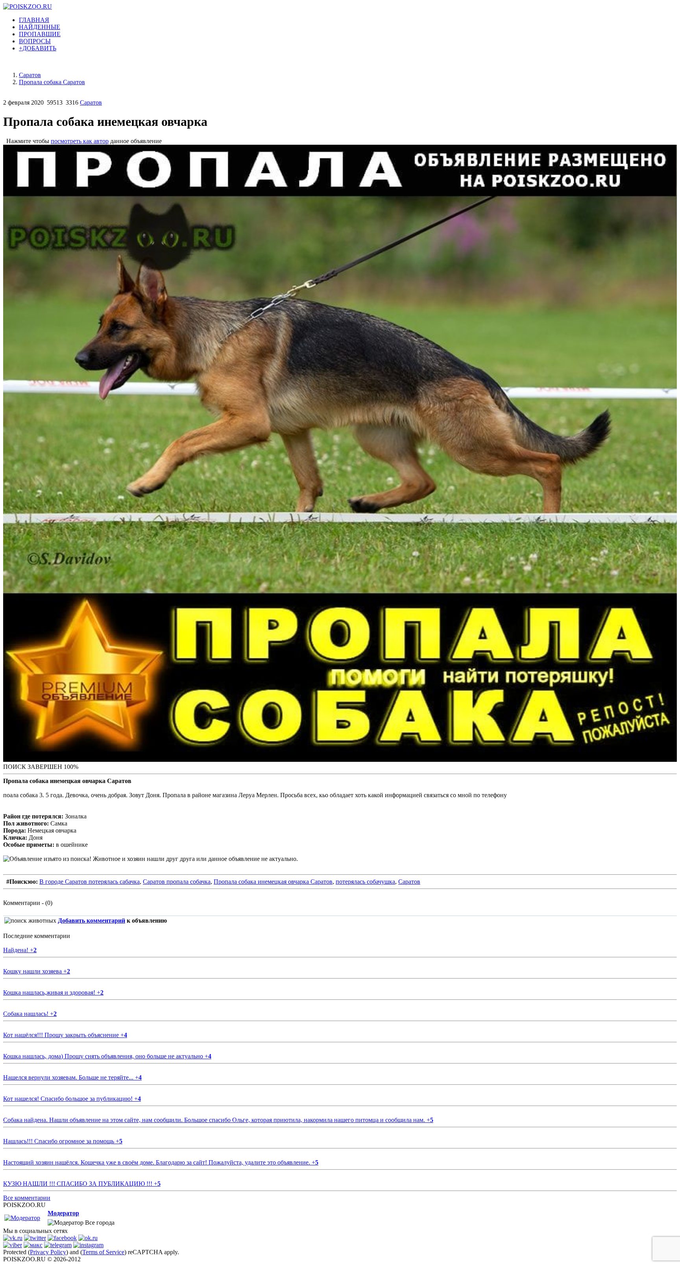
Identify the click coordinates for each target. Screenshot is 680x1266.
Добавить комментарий (91, 920)
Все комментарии (26, 1197)
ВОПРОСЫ (35, 41)
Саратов (91, 102)
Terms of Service (103, 1252)
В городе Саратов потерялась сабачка (89, 881)
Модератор (63, 1213)
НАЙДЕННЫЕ (39, 27)
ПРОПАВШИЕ (40, 34)
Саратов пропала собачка (177, 881)
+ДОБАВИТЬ (37, 48)
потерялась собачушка (365, 881)
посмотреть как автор (80, 141)
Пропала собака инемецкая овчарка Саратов (273, 881)
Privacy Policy (48, 1252)
